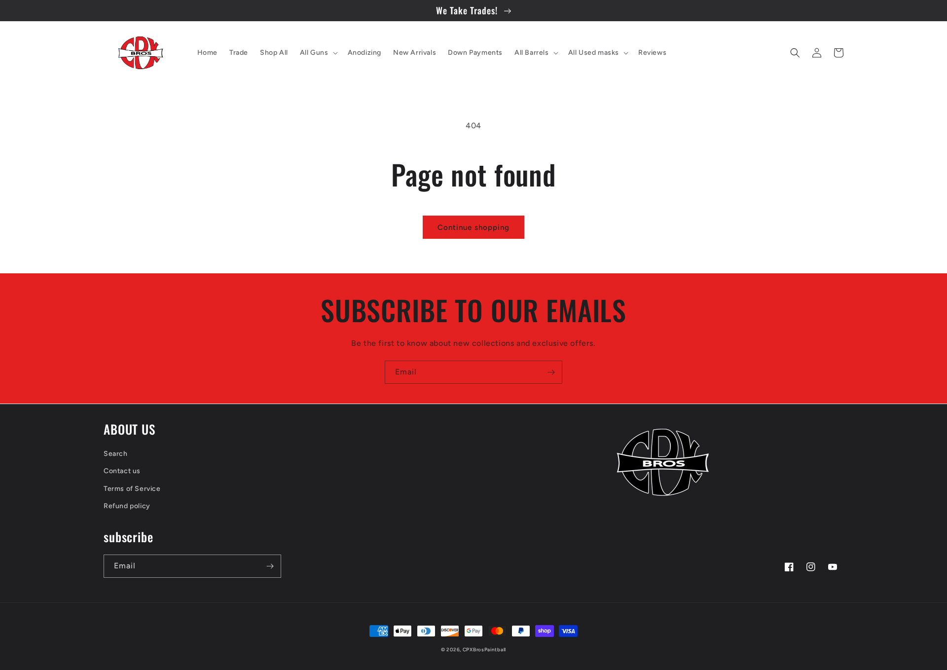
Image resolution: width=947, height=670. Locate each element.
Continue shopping (473, 227)
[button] (318, 52)
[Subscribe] (551, 372)
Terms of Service (132, 488)
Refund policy (127, 506)
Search (116, 453)
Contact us (122, 471)
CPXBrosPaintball (484, 649)
